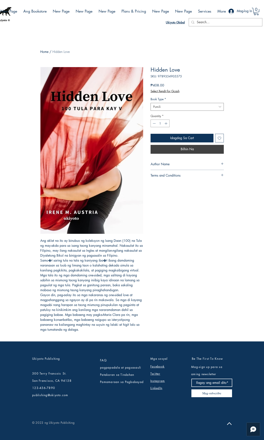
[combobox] (187, 107)
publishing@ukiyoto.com (50, 395)
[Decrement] (153, 123)
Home (44, 52)
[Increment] (166, 123)
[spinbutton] (160, 123)
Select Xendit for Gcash (165, 91)
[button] (256, 11)
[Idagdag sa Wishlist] (219, 138)
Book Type (158, 99)
